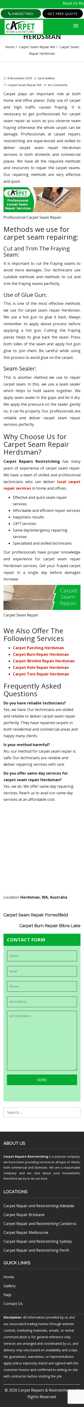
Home (9, 47)
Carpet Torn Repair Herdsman (41, 674)
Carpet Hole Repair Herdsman (41, 667)
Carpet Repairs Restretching (26, 1156)
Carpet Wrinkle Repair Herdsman (44, 660)
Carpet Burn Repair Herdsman (41, 654)
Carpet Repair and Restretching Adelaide (39, 1205)
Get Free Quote (62, 13)
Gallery (10, 1285)
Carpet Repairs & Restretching (44, 1390)
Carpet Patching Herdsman (38, 647)
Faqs (7, 1294)
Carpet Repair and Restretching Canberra (40, 1223)
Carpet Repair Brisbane (24, 1214)
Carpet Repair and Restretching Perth (36, 1250)
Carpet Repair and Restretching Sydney (38, 1241)
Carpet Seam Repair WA (37, 47)
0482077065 (22, 13)
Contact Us (13, 1303)
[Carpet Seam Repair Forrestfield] (78, 910)
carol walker (46, 78)
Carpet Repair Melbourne (26, 1232)
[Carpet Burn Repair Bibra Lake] (78, 917)
